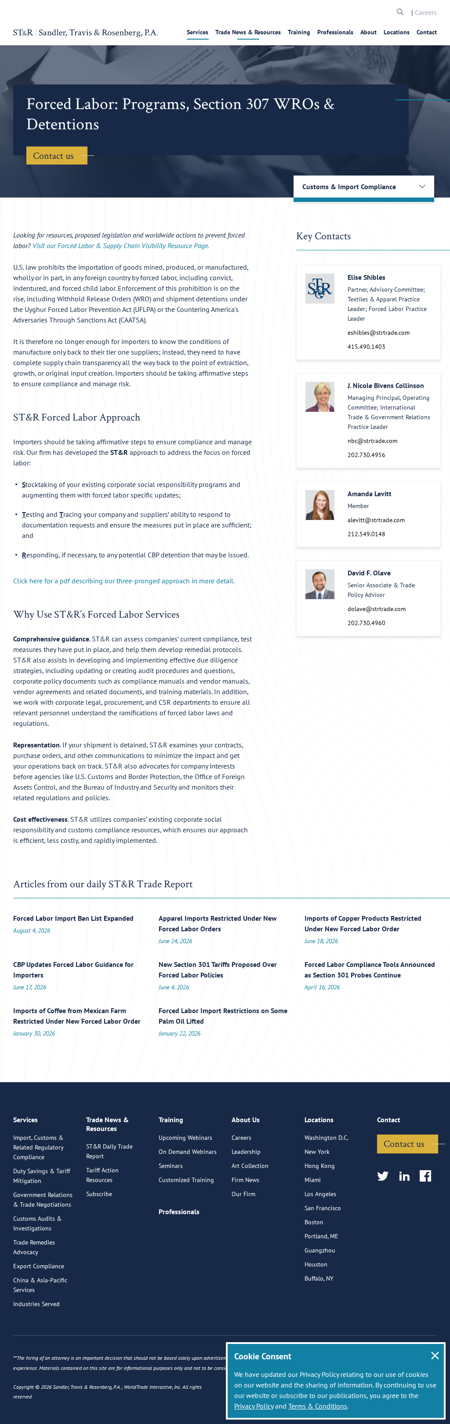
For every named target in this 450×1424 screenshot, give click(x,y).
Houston (316, 1264)
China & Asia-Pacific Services (40, 1285)
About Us (246, 1119)
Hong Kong (320, 1166)
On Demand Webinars (188, 1152)
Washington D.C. (326, 1138)
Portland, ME (321, 1236)
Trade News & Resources (248, 32)
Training (299, 32)
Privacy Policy (253, 1406)
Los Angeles (320, 1194)
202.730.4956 (366, 455)
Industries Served (36, 1304)
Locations (397, 32)
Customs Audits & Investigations (37, 1223)
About (368, 32)
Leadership (246, 1152)
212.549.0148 (366, 534)
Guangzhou (320, 1250)
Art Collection (250, 1166)
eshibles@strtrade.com (379, 333)
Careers (426, 12)
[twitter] (385, 1176)
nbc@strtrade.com (372, 441)
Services (197, 32)
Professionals (335, 32)
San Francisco (323, 1208)
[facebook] (428, 1176)
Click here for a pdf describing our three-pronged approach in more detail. (124, 580)
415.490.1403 (366, 347)
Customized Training (186, 1180)
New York (317, 1152)
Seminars (171, 1166)
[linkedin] (407, 1176)
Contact (427, 32)
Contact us (53, 155)
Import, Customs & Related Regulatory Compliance (38, 1147)
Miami (313, 1180)
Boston (314, 1222)
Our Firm (243, 1194)
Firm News (245, 1180)
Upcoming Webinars (185, 1138)
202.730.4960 (366, 623)
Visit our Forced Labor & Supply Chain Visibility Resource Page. (121, 245)
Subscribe (99, 1194)
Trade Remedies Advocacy (34, 1247)
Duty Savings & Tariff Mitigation (41, 1176)
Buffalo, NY (319, 1278)
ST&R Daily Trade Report (109, 1151)
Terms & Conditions (317, 1406)
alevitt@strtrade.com (376, 520)
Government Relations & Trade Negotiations (43, 1199)
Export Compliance (38, 1266)
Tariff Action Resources (102, 1175)
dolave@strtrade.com (377, 609)
